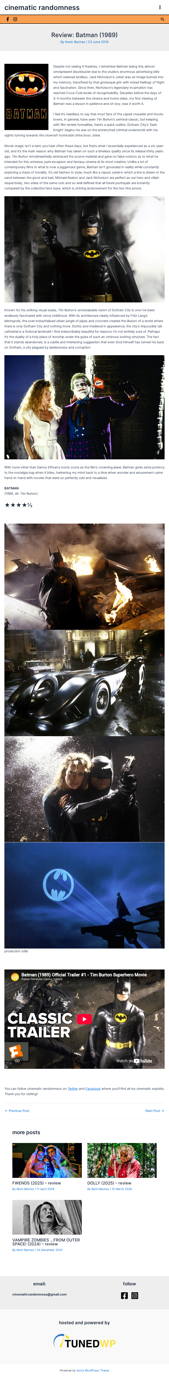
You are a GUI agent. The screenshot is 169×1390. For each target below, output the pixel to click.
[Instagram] (15, 19)
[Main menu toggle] (160, 7)
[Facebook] (7, 19)
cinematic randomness (42, 7)
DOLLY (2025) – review (109, 1183)
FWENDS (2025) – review (36, 1183)
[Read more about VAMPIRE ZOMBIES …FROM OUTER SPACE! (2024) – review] (47, 1217)
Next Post (154, 1111)
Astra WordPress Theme (93, 1370)
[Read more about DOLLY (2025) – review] (122, 1160)
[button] (163, 19)
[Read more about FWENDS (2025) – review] (47, 1160)
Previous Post (17, 1111)
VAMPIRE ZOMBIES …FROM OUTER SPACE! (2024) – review (46, 1241)
